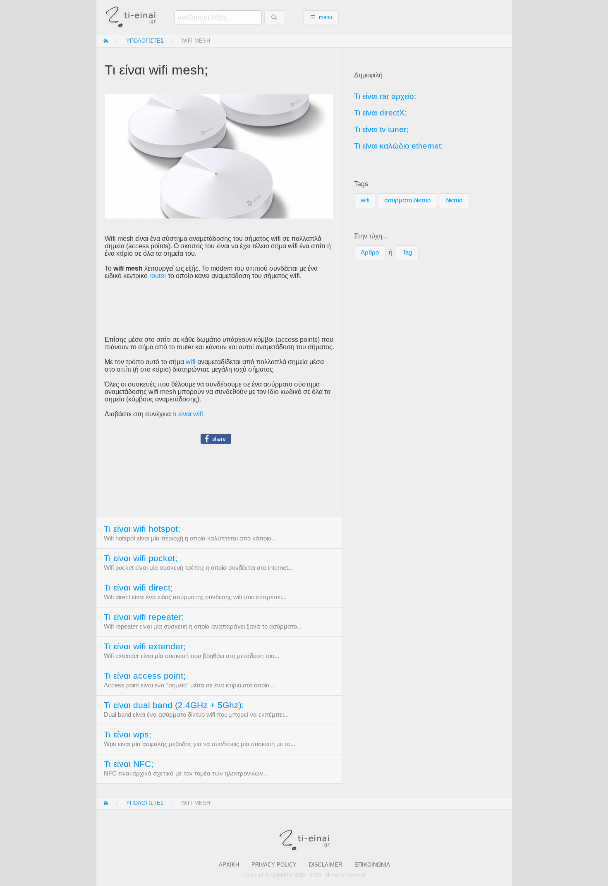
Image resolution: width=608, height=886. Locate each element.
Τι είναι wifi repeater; (144, 617)
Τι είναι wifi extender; (145, 646)
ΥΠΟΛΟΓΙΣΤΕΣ (145, 41)
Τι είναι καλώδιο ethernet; (398, 146)
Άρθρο (370, 252)
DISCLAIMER (325, 865)
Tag (407, 252)
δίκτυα (454, 200)
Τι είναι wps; (127, 735)
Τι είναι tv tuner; (381, 129)
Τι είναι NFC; (128, 764)
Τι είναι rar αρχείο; (385, 96)
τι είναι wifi (187, 414)
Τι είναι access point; (145, 676)
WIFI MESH (195, 41)
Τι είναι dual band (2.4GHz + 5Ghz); (174, 705)
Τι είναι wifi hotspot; (142, 529)
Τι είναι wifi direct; (138, 588)
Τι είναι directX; (380, 112)
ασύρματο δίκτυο (407, 200)
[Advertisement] (219, 308)
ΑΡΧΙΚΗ (229, 865)
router (157, 275)
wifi (191, 361)
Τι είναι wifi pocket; (140, 558)
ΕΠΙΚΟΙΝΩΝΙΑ (372, 865)
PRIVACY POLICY (274, 865)
